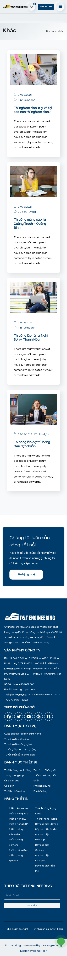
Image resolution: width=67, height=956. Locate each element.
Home (50, 31)
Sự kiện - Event (27, 211)
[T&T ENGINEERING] (17, 6)
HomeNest (40, 950)
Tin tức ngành (26, 100)
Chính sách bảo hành (18, 929)
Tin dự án (44, 434)
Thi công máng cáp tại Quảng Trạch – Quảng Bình (30, 223)
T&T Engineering (51, 945)
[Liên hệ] (61, 941)
